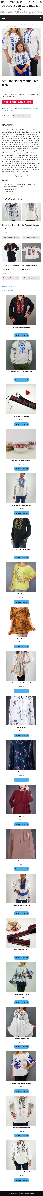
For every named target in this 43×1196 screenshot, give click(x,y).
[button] (40, 18)
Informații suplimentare (21, 116)
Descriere (7, 116)
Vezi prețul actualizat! (17, 101)
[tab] (7, 116)
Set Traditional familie (13, 25)
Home (3, 25)
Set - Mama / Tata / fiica (28, 25)
